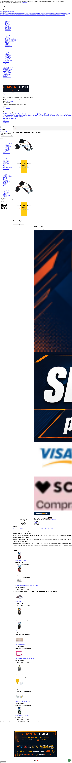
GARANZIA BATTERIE (7, 74)
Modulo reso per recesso (7, 77)
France (57, 13)
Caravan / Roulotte (8, 28)
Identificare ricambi (6, 68)
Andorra (4, 13)
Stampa (14, 528)
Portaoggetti (7, 145)
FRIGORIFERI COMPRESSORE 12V (11, 39)
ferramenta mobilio (8, 35)
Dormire (4, 165)
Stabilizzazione (7, 56)
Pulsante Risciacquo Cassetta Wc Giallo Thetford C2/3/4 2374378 (26, 687)
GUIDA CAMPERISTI (7, 70)
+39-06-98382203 (21, 82)
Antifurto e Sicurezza (8, 19)
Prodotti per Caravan (6, 63)
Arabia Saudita (8, 13)
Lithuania (34, 14)
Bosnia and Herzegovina (26, 13)
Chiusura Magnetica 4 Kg (19, 601)
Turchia (54, 15)
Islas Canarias (22, 14)
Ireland (16, 14)
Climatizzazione (7, 29)
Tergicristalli (7, 150)
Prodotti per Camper (6, 62)
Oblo (5, 49)
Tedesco (12, 11)
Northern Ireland (26, 115)
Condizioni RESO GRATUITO (8, 67)
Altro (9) (16, 547)
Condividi (43, 528)
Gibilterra (66, 13)
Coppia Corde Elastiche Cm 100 (20, 560)
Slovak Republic (30, 15)
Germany (60, 13)
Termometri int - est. (8, 142)
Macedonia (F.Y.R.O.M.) (44, 14)
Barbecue (6, 23)
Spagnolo (9, 11)
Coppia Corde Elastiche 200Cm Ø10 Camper (23, 630)
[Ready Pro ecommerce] (36, 760)
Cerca (1, 127)
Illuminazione (5, 183)
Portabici (6, 53)
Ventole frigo (7, 43)
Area (2, 133)
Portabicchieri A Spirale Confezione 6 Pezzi (22, 701)
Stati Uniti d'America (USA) (42, 15)
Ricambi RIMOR (5, 65)
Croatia (41, 13)
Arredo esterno (7, 21)
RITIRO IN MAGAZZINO (7, 72)
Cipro (39, 13)
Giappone (63, 13)
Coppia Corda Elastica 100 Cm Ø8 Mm (22, 715)
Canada (34, 13)
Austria (15, 13)
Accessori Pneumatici (8, 52)
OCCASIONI (7, 61)
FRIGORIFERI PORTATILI (9, 41)
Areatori (6, 20)
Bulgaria (31, 13)
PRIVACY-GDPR (24, 2)
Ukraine (57, 15)
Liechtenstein (30, 14)
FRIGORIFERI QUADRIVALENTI (11, 40)
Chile (36, 13)
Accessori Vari (7, 17)
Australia (12, 13)
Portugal (14, 15)
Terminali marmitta (8, 141)
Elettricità (6, 32)
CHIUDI (1, 4)
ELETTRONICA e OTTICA (9, 33)
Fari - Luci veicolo (8, 34)
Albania (1, 13)
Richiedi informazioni (49, 528)
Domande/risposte (6, 71)
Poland (12, 15)
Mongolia (55, 14)
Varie (5, 151)
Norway (4, 15)
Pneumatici (6, 50)
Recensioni (4, 80)
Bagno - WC (7, 22)
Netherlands (63, 14)
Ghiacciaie (6, 44)
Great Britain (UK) (28, 114)
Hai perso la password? (9, 101)
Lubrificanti (4, 184)
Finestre (6, 36)
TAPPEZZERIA (7, 58)
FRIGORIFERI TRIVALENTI (10, 38)
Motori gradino (7, 149)
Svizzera (48, 15)
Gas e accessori (7, 45)
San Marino (24, 15)
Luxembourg (38, 14)
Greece (6, 14)
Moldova (52, 14)
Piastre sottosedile (8, 146)
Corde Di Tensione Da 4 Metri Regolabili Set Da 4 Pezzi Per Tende (26, 585)
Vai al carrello (8, 108)
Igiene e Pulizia (7, 47)
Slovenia (34, 15)
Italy (25, 14)
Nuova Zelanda (8, 15)
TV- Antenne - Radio (8, 60)
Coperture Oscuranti (8, 30)
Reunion (17, 15)
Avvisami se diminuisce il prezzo (21, 528)
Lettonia (27, 14)
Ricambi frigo (7, 42)
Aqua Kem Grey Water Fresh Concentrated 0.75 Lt (24, 672)
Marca (2, 134)
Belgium (20, 13)
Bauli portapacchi (7, 24)
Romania (20, 15)
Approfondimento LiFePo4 (7, 69)
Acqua (6, 18)
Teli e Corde (7, 147)
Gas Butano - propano (8, 46)
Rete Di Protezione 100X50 (20, 644)
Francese (6, 11)
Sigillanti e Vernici (8, 55)
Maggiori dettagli (53, 519)
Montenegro (59, 14)
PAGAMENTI (5, 75)
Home (4, 16)
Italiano (1, 11)
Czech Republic (45, 13)
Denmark (49, 13)
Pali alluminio (7, 148)
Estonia (52, 13)
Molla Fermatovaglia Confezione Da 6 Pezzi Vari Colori (24, 658)
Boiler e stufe (7, 25)
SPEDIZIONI (5, 76)
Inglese (4, 11)
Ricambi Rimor (7, 51)
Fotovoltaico (7, 37)
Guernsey (8, 14)
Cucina (4, 164)
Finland (55, 13)
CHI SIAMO (5, 73)
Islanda (18, 14)
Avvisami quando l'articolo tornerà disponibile (34, 528)
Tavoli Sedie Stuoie (8, 57)
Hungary (11, 14)
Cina (38, 13)
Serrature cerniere (7, 54)
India (14, 14)
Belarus (17, 13)
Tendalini (6, 59)
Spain (37, 15)
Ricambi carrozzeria (8, 27)
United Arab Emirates (61, 15)
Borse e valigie (7, 26)
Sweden (51, 15)
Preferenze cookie (3, 758)
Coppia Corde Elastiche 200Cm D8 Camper (22, 615)
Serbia (27, 15)
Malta (50, 14)
